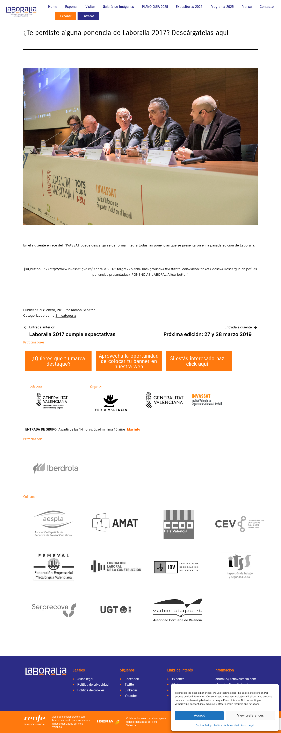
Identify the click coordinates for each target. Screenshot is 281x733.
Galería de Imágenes (118, 7)
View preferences (250, 715)
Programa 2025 (222, 7)
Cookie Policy (204, 725)
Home (52, 7)
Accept (199, 715)
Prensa (247, 7)
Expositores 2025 (189, 7)
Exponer (71, 7)
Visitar (90, 7)
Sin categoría (66, 315)
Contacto (267, 7)
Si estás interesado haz (197, 361)
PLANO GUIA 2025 (155, 7)
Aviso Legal (247, 725)
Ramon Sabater (83, 310)
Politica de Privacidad (226, 725)
